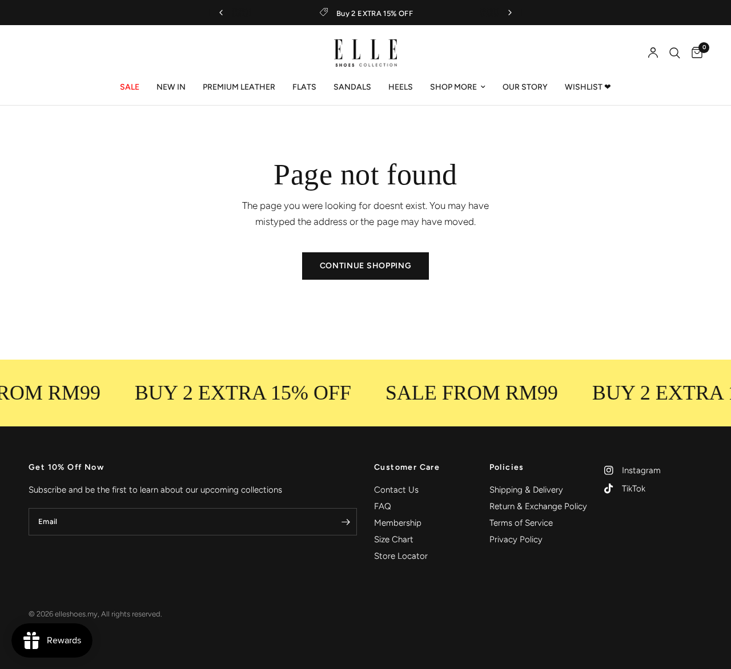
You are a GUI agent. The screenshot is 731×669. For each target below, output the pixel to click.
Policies (506, 467)
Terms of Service (521, 523)
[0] (694, 53)
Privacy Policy (516, 539)
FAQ (382, 506)
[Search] (675, 53)
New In (171, 87)
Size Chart (393, 539)
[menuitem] (129, 87)
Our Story (525, 87)
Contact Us (396, 490)
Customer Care (407, 467)
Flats (304, 87)
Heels (400, 87)
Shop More (453, 87)
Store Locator (401, 556)
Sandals (352, 87)
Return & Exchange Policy (538, 506)
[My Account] (653, 53)
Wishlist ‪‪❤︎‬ (588, 87)
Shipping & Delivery (526, 490)
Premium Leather (239, 87)
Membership (397, 523)
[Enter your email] (345, 521)
